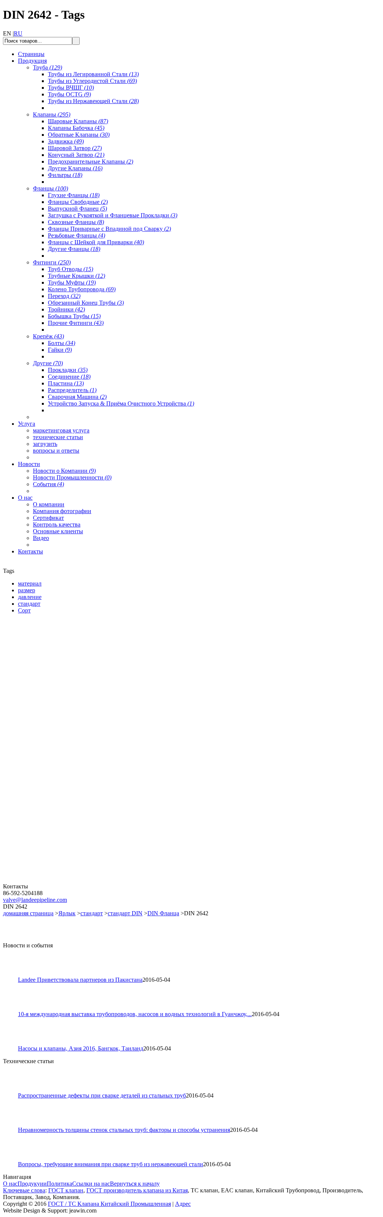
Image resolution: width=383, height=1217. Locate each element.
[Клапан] (48, 705)
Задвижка (66, 141)
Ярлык (67, 913)
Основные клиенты (58, 531)
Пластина (66, 383)
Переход (64, 296)
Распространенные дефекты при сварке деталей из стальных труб (102, 1095)
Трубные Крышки (76, 276)
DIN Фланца (163, 913)
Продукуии (32, 1183)
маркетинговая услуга (61, 430)
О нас (10, 1183)
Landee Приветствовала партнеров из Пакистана (80, 980)
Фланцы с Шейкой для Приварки (96, 242)
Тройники (66, 309)
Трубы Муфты (72, 282)
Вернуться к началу (135, 1183)
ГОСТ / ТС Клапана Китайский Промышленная (109, 1204)
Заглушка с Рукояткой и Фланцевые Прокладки (112, 215)
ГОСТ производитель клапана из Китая (137, 1190)
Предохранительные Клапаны (90, 161)
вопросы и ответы (56, 450)
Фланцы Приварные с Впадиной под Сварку (109, 229)
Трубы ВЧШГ (71, 87)
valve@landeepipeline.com (35, 900)
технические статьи (58, 437)
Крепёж (48, 336)
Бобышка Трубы (74, 316)
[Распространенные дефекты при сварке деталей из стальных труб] (14, 1090)
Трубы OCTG (69, 94)
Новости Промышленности (72, 477)
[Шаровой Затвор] (48, 793)
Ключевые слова (24, 1190)
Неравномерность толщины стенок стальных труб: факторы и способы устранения (124, 1130)
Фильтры (65, 175)
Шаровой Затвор (75, 148)
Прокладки (68, 370)
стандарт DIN (125, 913)
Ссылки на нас (91, 1183)
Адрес (183, 1204)
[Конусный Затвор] (48, 881)
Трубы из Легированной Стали (93, 74)
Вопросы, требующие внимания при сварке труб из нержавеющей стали (110, 1164)
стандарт (91, 913)
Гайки (60, 350)
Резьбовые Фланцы (76, 235)
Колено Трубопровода (82, 289)
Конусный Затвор (76, 155)
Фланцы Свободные (78, 202)
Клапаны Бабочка (76, 128)
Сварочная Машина (77, 397)
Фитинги (52, 262)
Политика (59, 1183)
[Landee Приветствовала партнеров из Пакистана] (14, 974)
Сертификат (48, 518)
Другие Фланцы (74, 249)
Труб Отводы (70, 269)
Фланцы (50, 188)
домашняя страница (28, 913)
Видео (41, 538)
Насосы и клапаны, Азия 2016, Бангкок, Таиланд (80, 1048)
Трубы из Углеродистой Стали (92, 81)
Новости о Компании (64, 471)
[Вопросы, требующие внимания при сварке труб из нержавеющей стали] (14, 1159)
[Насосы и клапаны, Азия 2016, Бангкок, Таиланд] (14, 1043)
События (48, 484)
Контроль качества (56, 524)
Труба (47, 67)
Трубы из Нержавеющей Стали (93, 101)
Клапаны (51, 114)
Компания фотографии (62, 511)
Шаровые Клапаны (78, 121)
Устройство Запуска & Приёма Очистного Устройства (121, 403)
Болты (61, 343)
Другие (48, 363)
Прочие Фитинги (76, 323)
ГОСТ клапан (65, 1190)
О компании (48, 504)
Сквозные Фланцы (76, 222)
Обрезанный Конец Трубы (86, 302)
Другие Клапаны (75, 168)
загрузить (45, 444)
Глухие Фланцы (73, 195)
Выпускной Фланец (77, 208)
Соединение (69, 376)
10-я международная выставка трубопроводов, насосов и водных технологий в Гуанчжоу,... (135, 1014)
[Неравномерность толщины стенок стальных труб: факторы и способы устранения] (14, 1124)
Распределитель (72, 390)
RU (18, 33)
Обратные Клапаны (79, 134)
